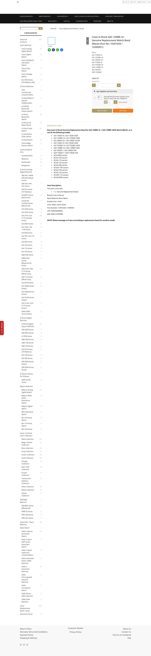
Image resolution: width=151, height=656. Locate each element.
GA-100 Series (27, 252)
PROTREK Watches (23, 501)
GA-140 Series (27, 245)
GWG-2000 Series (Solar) (27, 312)
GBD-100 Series (27, 343)
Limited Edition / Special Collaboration (28, 100)
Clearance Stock (82, 21)
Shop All (67, 21)
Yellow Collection (25, 494)
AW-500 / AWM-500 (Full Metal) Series (27, 178)
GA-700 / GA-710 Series (28, 237)
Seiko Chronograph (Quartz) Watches (27, 578)
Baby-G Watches (44, 16)
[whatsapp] (57, 49)
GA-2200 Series (27, 212)
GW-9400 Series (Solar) (28, 362)
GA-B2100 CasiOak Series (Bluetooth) (27, 203)
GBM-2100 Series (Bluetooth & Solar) (26, 262)
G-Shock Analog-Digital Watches (26, 170)
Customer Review (75, 628)
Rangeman (26, 165)
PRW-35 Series (27, 511)
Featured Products (23, 40)
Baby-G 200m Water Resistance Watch (27, 399)
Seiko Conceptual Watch (26, 587)
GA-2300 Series (27, 209)
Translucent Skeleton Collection (26, 481)
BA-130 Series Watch (27, 419)
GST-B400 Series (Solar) (28, 287)
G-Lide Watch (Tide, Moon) (27, 135)
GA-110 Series (27, 248)
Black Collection (28, 439)
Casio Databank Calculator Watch (28, 62)
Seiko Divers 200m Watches (27, 594)
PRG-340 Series (27, 515)
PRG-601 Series (27, 518)
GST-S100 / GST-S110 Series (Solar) (28, 305)
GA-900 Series (27, 233)
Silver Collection (28, 487)
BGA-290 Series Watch (27, 413)
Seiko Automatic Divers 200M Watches (28, 560)
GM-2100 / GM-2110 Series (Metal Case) (27, 271)
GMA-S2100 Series (26, 381)
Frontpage (97, 21)
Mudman (25, 159)
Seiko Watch (52, 21)
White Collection (28, 490)
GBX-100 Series (27, 346)
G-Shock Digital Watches (26, 319)
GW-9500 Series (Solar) (28, 368)
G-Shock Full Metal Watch (26, 124)
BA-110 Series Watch (27, 424)
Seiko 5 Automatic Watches (26, 569)
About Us (110, 21)
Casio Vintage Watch (27, 75)
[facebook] (53, 49)
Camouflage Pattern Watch (27, 144)
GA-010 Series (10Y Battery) (27, 190)
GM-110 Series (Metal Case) (27, 278)
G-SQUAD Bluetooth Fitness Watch (27, 108)
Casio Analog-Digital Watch (27, 50)
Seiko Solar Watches (26, 600)
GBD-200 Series (27, 339)
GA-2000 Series (27, 224)
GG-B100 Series (27, 283)
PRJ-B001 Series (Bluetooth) (27, 507)
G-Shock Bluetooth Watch (25, 116)
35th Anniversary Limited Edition (27, 92)
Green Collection (28, 455)
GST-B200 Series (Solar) (28, 293)
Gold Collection (27, 458)
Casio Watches (62, 16)
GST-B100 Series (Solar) (28, 298)
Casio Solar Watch (26, 69)
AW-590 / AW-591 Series (27, 185)
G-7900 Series (27, 336)
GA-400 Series (27, 242)
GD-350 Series (27, 358)
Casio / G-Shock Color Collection (86, 16)
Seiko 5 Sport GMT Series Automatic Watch (27, 543)
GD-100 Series (27, 355)
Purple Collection (25, 474)
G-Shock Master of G (26, 151)
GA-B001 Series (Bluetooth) (27, 196)
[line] (49, 49)
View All (53, 28)
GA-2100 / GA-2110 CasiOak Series (27, 218)
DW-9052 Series (28, 333)
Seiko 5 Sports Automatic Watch (27, 533)
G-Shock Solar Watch (27, 129)
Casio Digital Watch (26, 55)
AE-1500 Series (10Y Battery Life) (28, 81)
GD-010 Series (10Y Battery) (27, 350)
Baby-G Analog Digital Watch (27, 391)
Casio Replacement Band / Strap (31, 21)
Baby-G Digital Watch (27, 407)
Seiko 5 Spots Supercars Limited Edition (27, 552)
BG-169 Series (27, 429)
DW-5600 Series (28, 330)
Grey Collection (27, 451)
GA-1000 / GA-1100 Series (27, 228)
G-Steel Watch (27, 140)
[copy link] (61, 49)
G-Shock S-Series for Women (26, 375)
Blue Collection (27, 448)
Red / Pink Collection (25, 468)
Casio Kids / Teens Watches (114, 16)
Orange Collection (25, 462)
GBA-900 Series (27, 255)
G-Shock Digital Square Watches (28, 325)
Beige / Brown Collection (27, 443)
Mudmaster (26, 162)
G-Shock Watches (26, 16)
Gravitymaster (27, 155)
